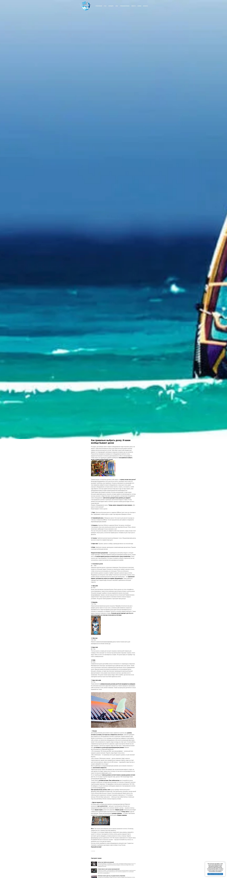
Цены (117, 5)
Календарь (111, 5)
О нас (105, 5)
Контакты (145, 5)
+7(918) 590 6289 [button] (98, 5)
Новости (133, 5)
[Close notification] (224, 862)
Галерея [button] (139, 5)
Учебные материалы (124, 5)
